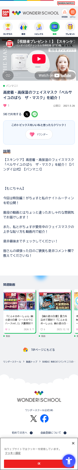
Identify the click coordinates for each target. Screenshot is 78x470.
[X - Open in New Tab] (27, 114)
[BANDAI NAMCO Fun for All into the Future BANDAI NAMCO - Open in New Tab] (66, 3)
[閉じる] (73, 443)
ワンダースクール (12, 362)
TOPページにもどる (43, 349)
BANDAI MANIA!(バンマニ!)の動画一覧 (59, 362)
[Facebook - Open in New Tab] (44, 418)
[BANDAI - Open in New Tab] (5, 13)
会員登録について (50, 432)
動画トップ (31, 362)
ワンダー (42, 134)
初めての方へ (20, 432)
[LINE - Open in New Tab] (34, 114)
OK (39, 463)
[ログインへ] (72, 11)
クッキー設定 (13, 453)
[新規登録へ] (64, 11)
